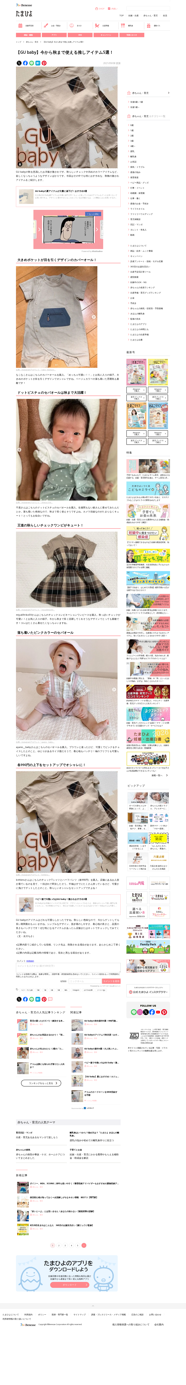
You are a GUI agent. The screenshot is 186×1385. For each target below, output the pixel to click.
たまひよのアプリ (138, 324)
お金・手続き (56, 25)
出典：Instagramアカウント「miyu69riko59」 (35, 609)
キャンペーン (106, 35)
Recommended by (77, 1108)
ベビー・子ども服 (27, 990)
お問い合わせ (155, 1314)
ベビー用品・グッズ (139, 182)
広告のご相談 (137, 1314)
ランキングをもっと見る (41, 1083)
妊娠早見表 (29, 25)
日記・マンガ (136, 224)
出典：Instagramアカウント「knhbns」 (33, 874)
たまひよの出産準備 (139, 334)
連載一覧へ (157, 775)
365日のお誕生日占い (140, 266)
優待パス (157, 25)
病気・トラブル (137, 167)
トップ (18, 42)
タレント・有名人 (138, 229)
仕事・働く (135, 198)
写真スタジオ (132, 35)
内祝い (114, 8)
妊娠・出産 (133, 16)
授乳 (132, 151)
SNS (80, 35)
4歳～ (66, 990)
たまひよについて (138, 245)
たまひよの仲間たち (139, 329)
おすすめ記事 (88, 990)
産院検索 (134, 277)
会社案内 (159, 1324)
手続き (133, 303)
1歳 (45, 990)
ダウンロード (70, 1284)
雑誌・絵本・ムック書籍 (141, 250)
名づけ (79, 25)
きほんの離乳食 (137, 313)
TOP (121, 16)
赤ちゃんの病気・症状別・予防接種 (146, 308)
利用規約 (28, 1314)
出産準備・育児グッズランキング (145, 292)
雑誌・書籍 (28, 35)
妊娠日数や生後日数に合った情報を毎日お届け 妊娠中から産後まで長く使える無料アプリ (69, 1277)
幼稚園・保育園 (137, 193)
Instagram (76, 990)
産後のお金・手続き (139, 203)
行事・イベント (137, 187)
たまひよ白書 (136, 339)
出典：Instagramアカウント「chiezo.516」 (34, 502)
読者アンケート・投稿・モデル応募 (146, 261)
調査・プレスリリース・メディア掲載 (108, 1314)
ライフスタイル (137, 208)
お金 (132, 298)
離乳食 (130, 25)
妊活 (165, 16)
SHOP (101, 8)
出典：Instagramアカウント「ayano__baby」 (35, 742)
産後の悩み (135, 172)
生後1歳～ (135, 107)
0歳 (38, 990)
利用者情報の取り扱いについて (17, 1318)
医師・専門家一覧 (60, 1314)
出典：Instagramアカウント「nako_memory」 (36, 369)
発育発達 (134, 177)
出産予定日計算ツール (140, 271)
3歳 (59, 990)
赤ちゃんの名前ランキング (142, 287)
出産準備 (105, 25)
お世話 (133, 161)
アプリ (54, 35)
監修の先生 (135, 318)
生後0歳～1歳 (136, 101)
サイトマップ (80, 1314)
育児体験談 (135, 219)
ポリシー (42, 1314)
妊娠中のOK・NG (138, 282)
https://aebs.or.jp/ (147, 1042)
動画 (132, 234)
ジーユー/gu (101, 990)
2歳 (52, 990)
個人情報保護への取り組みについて (131, 1324)
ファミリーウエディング (141, 214)
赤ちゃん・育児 (150, 16)
